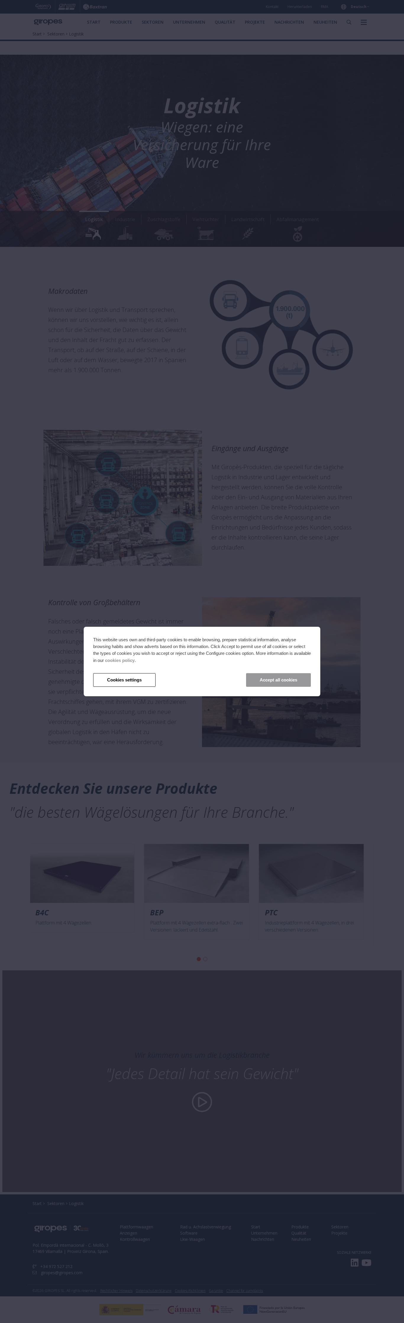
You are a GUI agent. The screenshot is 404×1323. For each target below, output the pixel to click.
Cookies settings (124, 679)
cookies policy (120, 660)
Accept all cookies (278, 679)
